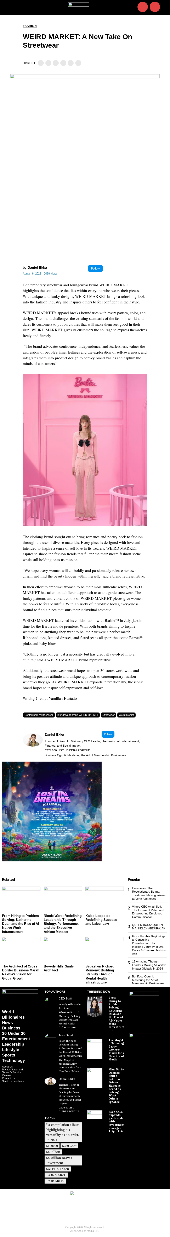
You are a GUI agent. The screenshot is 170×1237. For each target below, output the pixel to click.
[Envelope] (155, 7)
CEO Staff (65, 998)
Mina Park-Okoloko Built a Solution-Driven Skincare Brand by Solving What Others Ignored (116, 1086)
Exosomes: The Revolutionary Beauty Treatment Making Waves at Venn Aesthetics (148, 893)
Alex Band (66, 1035)
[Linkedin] (56, 63)
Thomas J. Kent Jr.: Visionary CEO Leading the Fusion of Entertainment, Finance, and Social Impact (92, 743)
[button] (165, 8)
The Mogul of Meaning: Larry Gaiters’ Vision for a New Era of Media (70, 1066)
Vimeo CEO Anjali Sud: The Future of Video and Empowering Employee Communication (148, 912)
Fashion (30, 26)
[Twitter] (48, 63)
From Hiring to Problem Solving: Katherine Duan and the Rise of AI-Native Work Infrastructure (21, 924)
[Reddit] (71, 63)
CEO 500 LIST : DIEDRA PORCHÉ (67, 750)
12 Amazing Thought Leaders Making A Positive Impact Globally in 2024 (149, 965)
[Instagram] (142, 7)
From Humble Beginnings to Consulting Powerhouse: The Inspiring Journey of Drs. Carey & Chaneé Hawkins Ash (149, 945)
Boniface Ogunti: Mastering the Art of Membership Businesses (85, 755)
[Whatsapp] (63, 63)
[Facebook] (41, 63)
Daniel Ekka (37, 268)
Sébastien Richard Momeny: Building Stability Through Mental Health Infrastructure (99, 974)
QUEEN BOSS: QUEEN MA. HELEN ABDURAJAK (148, 926)
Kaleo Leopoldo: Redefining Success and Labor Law (101, 919)
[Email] (78, 63)
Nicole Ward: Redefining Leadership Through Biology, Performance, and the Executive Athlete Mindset (63, 924)
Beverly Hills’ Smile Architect (70, 1006)
